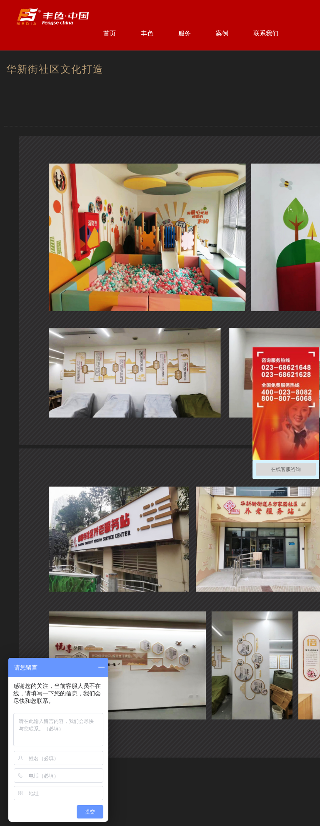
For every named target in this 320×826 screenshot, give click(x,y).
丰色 (147, 33)
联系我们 (265, 33)
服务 (184, 33)
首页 (109, 33)
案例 (222, 33)
